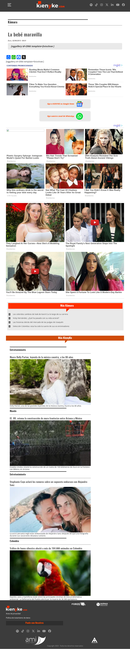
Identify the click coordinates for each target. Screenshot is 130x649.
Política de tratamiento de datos (18, 618)
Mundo (13, 411)
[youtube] (117, 5)
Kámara (12, 22)
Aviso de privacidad (13, 614)
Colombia (14, 541)
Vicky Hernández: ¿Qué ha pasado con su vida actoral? (36, 318)
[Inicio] (51, 5)
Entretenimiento (18, 350)
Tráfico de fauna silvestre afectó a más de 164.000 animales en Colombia (46, 548)
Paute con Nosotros (34, 623)
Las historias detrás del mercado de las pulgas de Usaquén (38, 322)
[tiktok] (96, 5)
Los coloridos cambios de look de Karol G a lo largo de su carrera (40, 314)
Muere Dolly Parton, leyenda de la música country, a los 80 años (41, 357)
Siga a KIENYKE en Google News (61, 104)
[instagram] (101, 5)
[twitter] (106, 5)
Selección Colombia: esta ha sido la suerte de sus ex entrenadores (41, 326)
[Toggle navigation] (9, 4)
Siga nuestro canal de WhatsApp (61, 116)
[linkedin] (112, 5)
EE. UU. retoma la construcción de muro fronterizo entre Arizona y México (46, 418)
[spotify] (91, 5)
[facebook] (123, 5)
